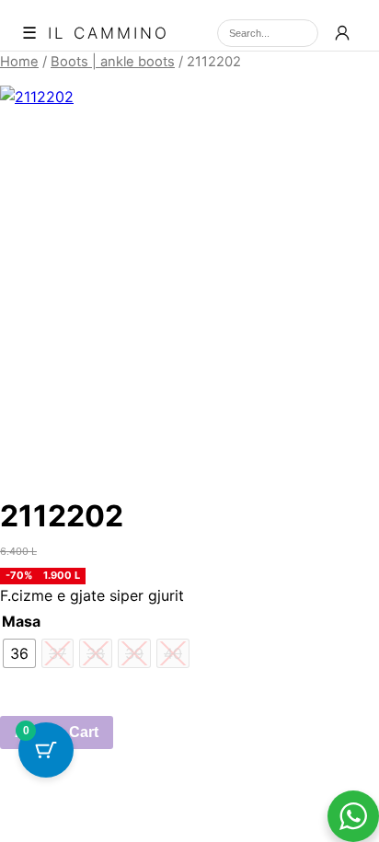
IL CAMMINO (108, 33)
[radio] (19, 653)
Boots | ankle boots (113, 61)
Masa (21, 621)
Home (19, 61)
